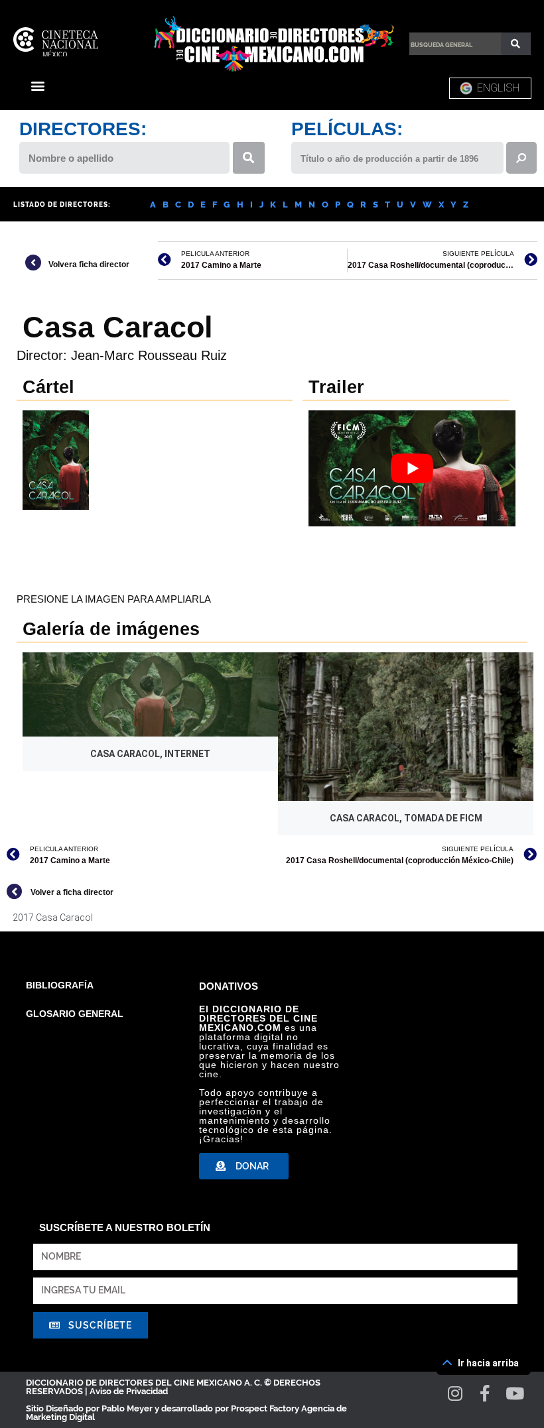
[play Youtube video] (411, 468)
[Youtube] (515, 1393)
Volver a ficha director (72, 892)
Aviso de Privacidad (129, 1391)
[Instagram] (455, 1393)
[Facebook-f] (485, 1393)
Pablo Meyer (127, 1408)
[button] (37, 85)
